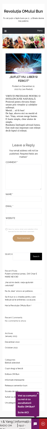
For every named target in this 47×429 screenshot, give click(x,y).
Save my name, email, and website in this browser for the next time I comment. (23, 230)
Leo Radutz (27, 89)
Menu (40, 30)
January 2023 (11, 336)
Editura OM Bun (12, 374)
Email (9, 206)
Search (9, 254)
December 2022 (12, 342)
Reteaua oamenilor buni (16, 385)
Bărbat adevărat (12, 363)
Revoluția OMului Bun (23, 11)
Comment (12, 162)
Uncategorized (12, 403)
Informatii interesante (14, 380)
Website (10, 218)
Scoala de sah (11, 391)
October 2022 (11, 347)
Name (9, 194)
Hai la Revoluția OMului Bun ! (18, 305)
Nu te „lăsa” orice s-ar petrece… (19, 291)
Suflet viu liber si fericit (15, 397)
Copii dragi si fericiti (14, 368)
